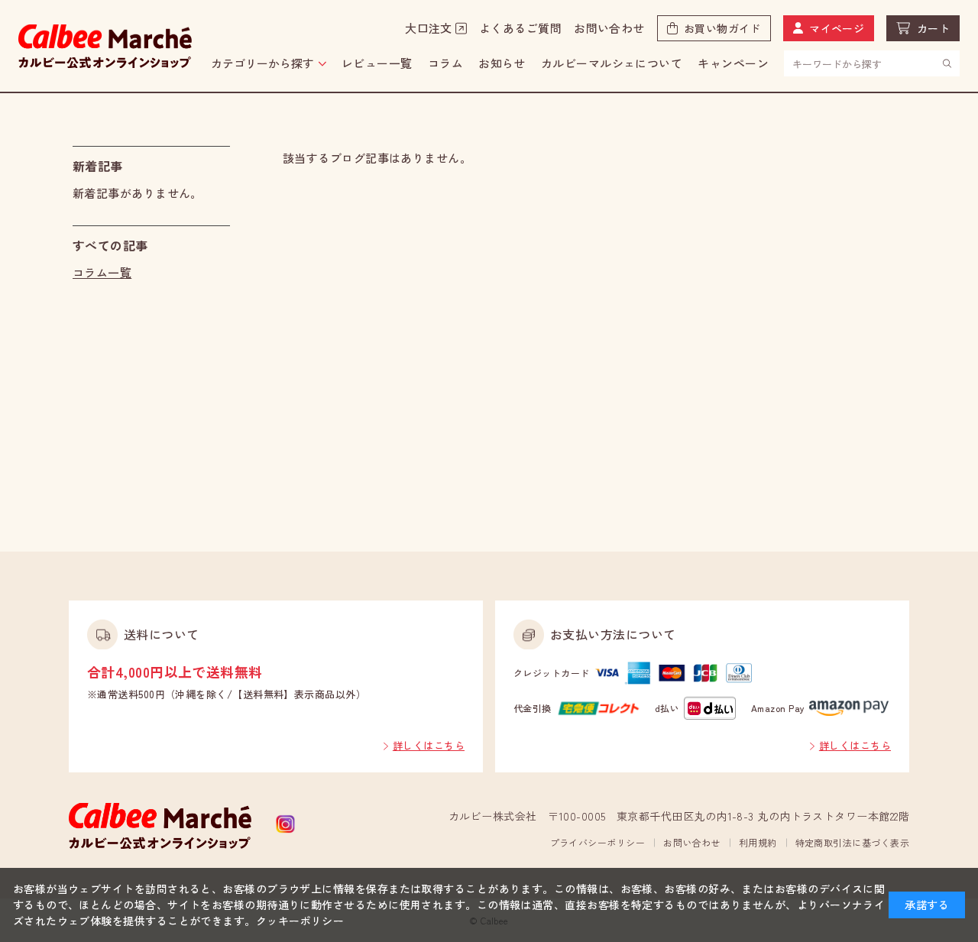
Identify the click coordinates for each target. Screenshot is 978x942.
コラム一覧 (102, 272)
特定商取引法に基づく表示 (852, 842)
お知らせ (502, 63)
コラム (445, 63)
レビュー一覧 (377, 63)
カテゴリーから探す (262, 63)
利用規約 (758, 842)
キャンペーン (733, 63)
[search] (947, 62)
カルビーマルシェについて (611, 63)
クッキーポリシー (300, 920)
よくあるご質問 (520, 28)
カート (933, 28)
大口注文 (428, 28)
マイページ (836, 28)
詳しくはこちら (429, 745)
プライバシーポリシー (598, 842)
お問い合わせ (609, 28)
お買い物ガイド (722, 28)
